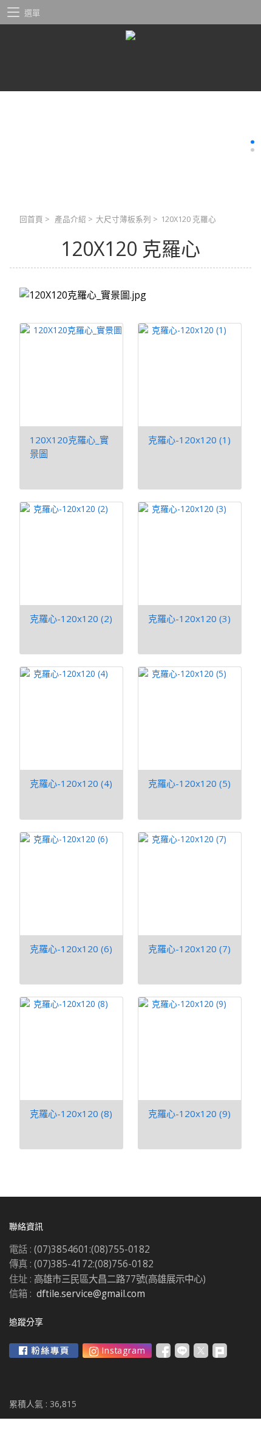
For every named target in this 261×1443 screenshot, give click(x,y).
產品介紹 (70, 219)
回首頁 (31, 219)
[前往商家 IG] (117, 1350)
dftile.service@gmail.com (90, 1293)
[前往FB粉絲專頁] (43, 1350)
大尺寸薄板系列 (123, 219)
